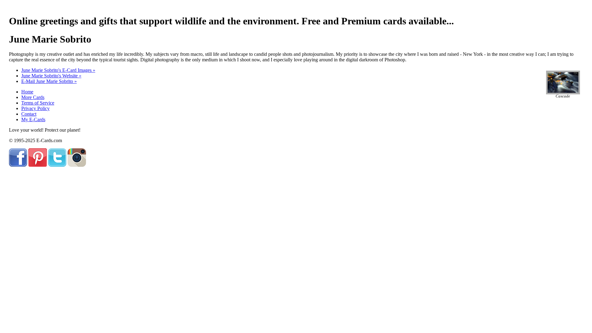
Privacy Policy (35, 108)
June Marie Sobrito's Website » (51, 75)
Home (27, 91)
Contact (28, 114)
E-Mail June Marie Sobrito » (49, 81)
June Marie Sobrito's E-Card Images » (58, 70)
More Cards (32, 97)
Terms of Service (37, 102)
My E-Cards (33, 119)
